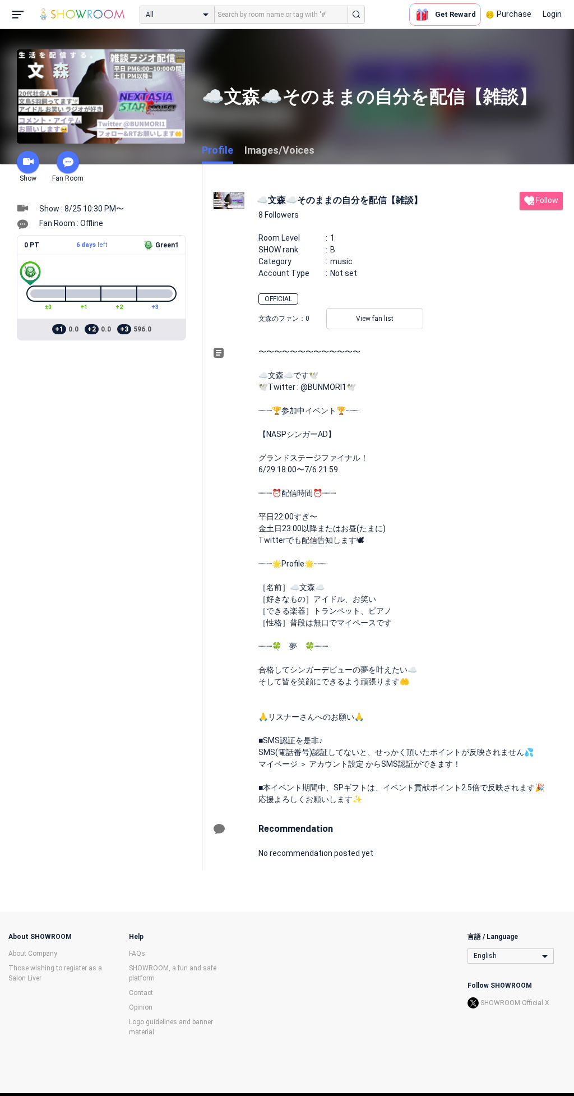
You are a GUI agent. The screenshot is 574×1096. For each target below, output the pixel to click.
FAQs (137, 953)
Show (28, 178)
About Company (32, 953)
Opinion (140, 1007)
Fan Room (68, 178)
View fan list (375, 319)
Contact (141, 993)
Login (552, 14)
